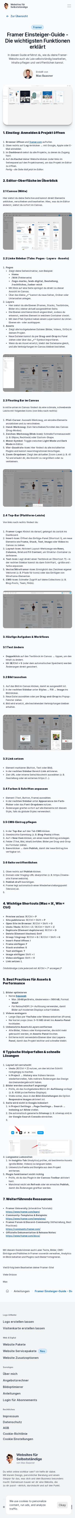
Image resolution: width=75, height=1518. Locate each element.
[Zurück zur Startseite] (7, 1291)
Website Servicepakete (20, 1351)
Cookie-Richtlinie (15, 1433)
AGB (6, 1428)
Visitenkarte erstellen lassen (24, 1328)
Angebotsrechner (16, 1380)
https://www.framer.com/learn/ (23, 1211)
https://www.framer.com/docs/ (23, 1235)
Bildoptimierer (13, 1387)
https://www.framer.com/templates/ (26, 1218)
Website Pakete (14, 1344)
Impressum (11, 1416)
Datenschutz (12, 1422)
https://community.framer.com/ (23, 1229)
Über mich (10, 1374)
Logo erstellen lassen (18, 1321)
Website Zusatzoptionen (21, 1358)
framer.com (35, 142)
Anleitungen (22, 1291)
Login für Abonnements (20, 1400)
